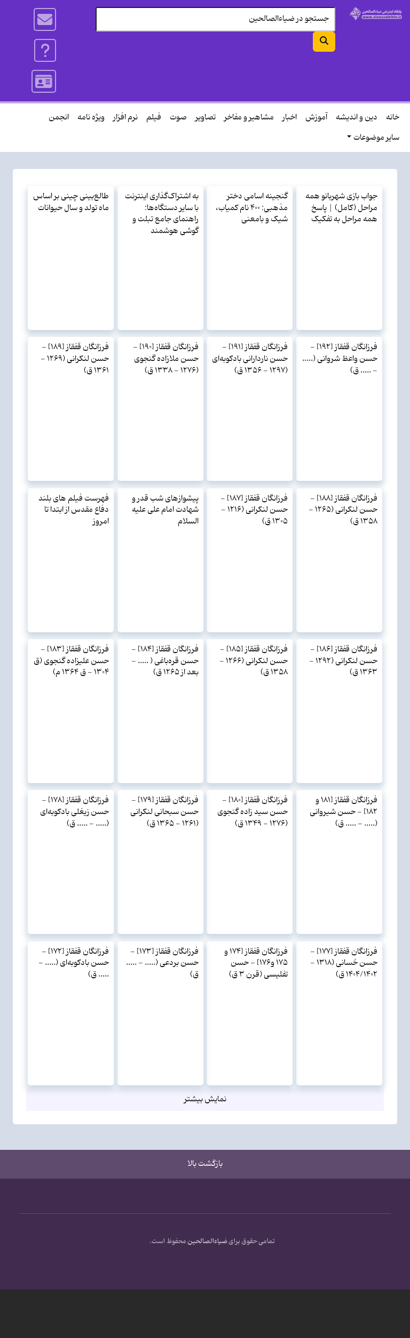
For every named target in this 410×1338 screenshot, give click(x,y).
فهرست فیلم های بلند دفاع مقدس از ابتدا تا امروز (73, 510)
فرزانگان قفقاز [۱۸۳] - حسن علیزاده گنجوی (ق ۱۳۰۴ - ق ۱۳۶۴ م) (71, 661)
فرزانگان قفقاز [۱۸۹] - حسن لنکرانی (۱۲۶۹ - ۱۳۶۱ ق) (75, 358)
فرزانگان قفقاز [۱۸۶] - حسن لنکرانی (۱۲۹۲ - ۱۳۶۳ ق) (343, 661)
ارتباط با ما (45, 19)
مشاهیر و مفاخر (249, 117)
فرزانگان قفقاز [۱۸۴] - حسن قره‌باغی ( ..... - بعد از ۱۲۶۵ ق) (165, 661)
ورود (44, 81)
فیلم (153, 117)
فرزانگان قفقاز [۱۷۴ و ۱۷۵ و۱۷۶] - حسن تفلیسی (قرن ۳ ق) (256, 963)
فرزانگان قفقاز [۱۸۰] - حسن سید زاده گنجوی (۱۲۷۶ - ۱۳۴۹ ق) (252, 811)
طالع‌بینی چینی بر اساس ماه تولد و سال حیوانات (71, 202)
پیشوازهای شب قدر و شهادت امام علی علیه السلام (165, 510)
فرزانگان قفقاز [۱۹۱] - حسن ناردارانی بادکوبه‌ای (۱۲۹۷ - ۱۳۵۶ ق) (250, 358)
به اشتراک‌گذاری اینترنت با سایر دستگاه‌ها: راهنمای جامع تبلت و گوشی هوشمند (162, 213)
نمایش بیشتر (205, 1099)
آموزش (316, 117)
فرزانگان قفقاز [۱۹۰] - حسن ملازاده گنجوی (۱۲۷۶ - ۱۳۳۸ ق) (166, 358)
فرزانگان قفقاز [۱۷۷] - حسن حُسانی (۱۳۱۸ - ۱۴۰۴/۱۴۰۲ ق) (343, 963)
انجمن (59, 117)
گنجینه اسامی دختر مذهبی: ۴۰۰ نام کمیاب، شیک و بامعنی (252, 207)
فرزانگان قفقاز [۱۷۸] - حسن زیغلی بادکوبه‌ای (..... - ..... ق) (74, 811)
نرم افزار (125, 117)
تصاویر (205, 117)
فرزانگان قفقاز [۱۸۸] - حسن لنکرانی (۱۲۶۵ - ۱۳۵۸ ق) (343, 510)
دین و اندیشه (356, 117)
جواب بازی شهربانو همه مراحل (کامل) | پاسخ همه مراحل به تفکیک (341, 207)
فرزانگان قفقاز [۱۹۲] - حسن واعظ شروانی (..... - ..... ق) (339, 358)
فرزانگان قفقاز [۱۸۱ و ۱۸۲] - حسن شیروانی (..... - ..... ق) (343, 811)
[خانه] (376, 13)
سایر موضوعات (376, 138)
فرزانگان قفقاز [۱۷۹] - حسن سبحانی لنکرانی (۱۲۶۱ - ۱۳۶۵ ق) (164, 811)
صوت (178, 117)
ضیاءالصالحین (207, 1241)
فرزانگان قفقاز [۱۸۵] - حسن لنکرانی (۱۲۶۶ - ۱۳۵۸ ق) (253, 661)
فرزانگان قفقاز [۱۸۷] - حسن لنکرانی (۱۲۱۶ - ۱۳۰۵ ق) (254, 510)
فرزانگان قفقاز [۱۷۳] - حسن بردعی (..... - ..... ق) (162, 963)
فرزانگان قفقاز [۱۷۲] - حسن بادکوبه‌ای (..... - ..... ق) (73, 963)
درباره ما (45, 50)
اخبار (289, 117)
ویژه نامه (91, 117)
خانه (392, 117)
